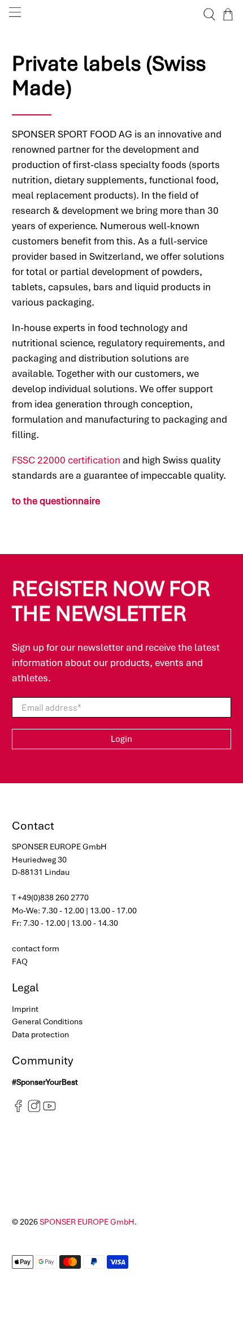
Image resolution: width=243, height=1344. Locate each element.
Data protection (40, 1034)
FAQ (20, 961)
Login (121, 739)
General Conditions (47, 1021)
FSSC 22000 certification (66, 460)
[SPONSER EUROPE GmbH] (122, 14)
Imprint (25, 1009)
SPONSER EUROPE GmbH (87, 1222)
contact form (35, 948)
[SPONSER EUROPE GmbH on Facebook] (18, 1110)
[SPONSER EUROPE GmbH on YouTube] (49, 1110)
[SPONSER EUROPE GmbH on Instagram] (34, 1110)
